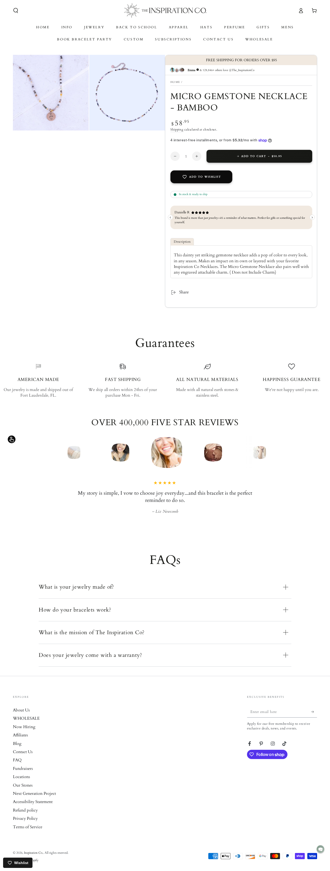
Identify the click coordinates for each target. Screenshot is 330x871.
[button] (15, 10)
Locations (21, 777)
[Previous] (60, 452)
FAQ (17, 760)
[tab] (182, 242)
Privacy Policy (25, 818)
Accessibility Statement (33, 802)
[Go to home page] (165, 11)
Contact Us (22, 752)
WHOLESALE (26, 718)
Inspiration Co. (33, 853)
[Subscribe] (314, 711)
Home (175, 82)
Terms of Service (27, 827)
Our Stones (22, 785)
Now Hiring (24, 727)
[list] (165, 380)
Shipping (177, 129)
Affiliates (20, 735)
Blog (17, 743)
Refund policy (25, 810)
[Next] (269, 452)
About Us (21, 710)
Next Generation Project (34, 793)
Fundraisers (23, 768)
